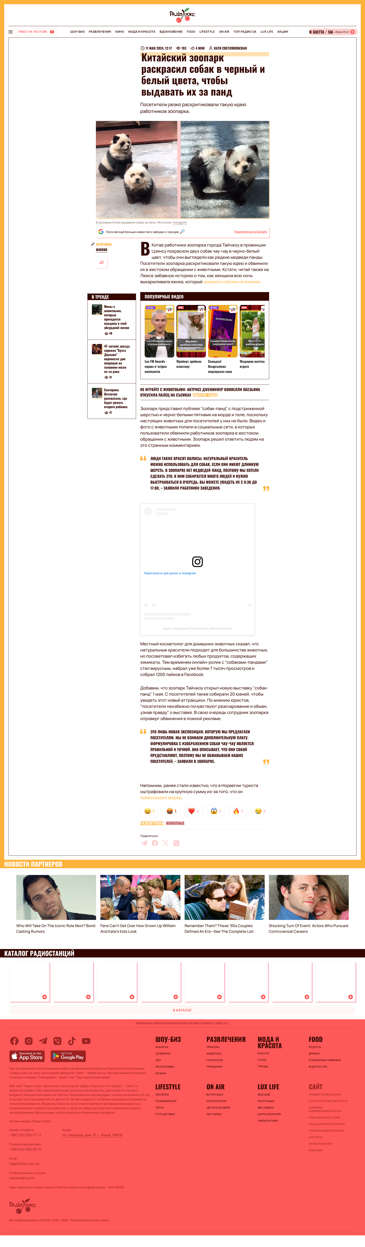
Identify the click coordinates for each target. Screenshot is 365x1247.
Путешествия (165, 1114)
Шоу (158, 1060)
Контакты (316, 1137)
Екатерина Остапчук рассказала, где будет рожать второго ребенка (115, 398)
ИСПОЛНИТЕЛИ (216, 1101)
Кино (119, 32)
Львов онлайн (268, 1120)
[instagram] (29, 1041)
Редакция (316, 1150)
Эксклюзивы (164, 1066)
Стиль (262, 1060)
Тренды (263, 1066)
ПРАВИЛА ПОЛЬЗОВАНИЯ (325, 1094)
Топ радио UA (245, 32)
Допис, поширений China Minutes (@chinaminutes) (197, 628)
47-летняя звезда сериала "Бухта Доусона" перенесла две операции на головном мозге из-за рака (117, 359)
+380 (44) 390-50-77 (25, 1149)
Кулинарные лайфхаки (325, 1060)
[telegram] (144, 843)
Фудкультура (318, 1066)
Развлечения (100, 32)
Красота (264, 1053)
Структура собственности (328, 1101)
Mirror (101, 249)
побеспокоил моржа (160, 797)
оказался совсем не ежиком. (232, 281)
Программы (266, 1101)
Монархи (161, 1047)
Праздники (214, 1066)
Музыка (160, 1073)
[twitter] (165, 843)
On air (224, 32)
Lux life (267, 32)
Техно (159, 1107)
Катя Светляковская (230, 48)
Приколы (213, 1047)
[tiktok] (72, 1041)
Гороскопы (215, 1060)
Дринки (314, 1053)
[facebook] (155, 843)
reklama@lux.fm (22, 1178)
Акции (283, 32)
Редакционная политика (327, 1124)
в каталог (182, 1010)
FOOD (191, 32)
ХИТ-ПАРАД (214, 1114)
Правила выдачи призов (326, 1130)
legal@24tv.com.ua (24, 1163)
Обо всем (162, 1094)
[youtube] (86, 1041)
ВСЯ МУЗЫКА (215, 1094)
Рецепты (315, 1047)
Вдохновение (171, 32)
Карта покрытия (269, 1114)
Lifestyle (207, 32)
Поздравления (166, 1101)
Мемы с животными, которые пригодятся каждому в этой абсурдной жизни (116, 317)
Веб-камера (266, 1107)
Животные (175, 823)
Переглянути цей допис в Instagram (170, 573)
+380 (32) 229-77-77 (25, 1135)
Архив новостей (320, 1143)
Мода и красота (141, 32)
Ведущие (264, 1094)
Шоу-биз (77, 32)
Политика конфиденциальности (325, 1109)
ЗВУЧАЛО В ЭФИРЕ (218, 1107)
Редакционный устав (324, 1117)
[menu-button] (10, 32)
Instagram (180, 223)
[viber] (176, 843)
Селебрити (163, 1053)
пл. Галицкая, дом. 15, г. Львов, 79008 (92, 1135)
